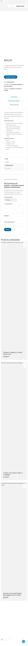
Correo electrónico (9, 222)
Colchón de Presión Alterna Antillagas (12, 474)
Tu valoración (8, 204)
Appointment (20, 6)
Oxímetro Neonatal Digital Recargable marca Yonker (12, 594)
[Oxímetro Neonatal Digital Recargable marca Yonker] (14, 536)
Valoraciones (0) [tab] (14, 105)
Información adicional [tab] (14, 101)
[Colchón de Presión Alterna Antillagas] (14, 416)
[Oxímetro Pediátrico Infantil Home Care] (14, 295)
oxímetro (12, 89)
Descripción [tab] (14, 97)
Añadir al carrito (11, 77)
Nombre (6, 215)
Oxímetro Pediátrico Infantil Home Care (12, 353)
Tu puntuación (8, 197)
